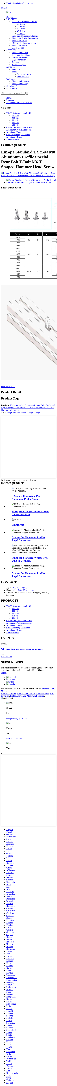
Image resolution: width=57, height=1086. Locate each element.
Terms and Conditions (21, 55)
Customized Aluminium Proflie (25, 36)
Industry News (23, 76)
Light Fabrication (19, 60)
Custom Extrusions (20, 57)
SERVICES (11, 50)
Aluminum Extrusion (35, 696)
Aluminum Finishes (20, 52)
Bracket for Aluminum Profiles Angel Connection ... (28, 539)
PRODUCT (11, 19)
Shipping (15, 62)
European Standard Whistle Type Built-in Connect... (30, 559)
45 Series (21, 31)
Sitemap (45, 689)
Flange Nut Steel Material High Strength (23, 412)
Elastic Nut (18, 524)
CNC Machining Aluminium (24, 43)
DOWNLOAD (12, 88)
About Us (16, 69)
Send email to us (8, 386)
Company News (24, 74)
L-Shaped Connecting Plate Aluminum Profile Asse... (27, 497)
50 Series (21, 33)
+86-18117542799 (19, 588)
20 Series (21, 24)
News (14, 72)
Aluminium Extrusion (26, 693)
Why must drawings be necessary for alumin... (22, 649)
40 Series (21, 29)
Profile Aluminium (18, 696)
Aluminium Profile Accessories (25, 38)
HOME (9, 17)
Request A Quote (19, 64)
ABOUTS (10, 67)
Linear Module (18, 48)
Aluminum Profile (8, 693)
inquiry (4, 672)
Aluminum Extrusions (21, 81)
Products (10, 100)
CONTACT (11, 86)
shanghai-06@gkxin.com (23, 590)
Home (9, 98)
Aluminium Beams (19, 45)
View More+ (6, 656)
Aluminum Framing (20, 83)
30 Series (21, 26)
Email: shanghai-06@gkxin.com (19, 3)
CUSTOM (10, 79)
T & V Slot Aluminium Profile (24, 21)
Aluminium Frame (19, 41)
